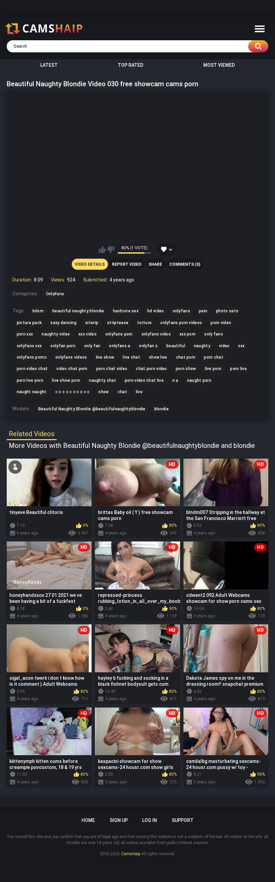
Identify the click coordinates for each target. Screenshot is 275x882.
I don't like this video (110, 249)
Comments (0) (184, 264)
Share (155, 264)
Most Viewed (219, 65)
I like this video (102, 249)
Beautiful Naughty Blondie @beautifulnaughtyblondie (92, 409)
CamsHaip (130, 853)
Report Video (127, 264)
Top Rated (130, 65)
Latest (49, 65)
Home (88, 820)
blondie (161, 409)
